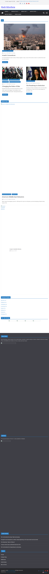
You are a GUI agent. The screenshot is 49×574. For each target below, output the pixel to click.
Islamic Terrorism (5, 81)
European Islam (5, 79)
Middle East (24, 11)
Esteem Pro (3, 308)
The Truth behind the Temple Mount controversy (11, 547)
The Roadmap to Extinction (35, 85)
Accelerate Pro (4, 306)
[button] (8, 11)
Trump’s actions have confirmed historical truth (28, 1)
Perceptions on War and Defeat (15, 81)
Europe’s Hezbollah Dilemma (15, 249)
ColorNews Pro (4, 304)
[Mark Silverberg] (2, 12)
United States (33, 11)
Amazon (23, 438)
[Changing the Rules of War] (12, 73)
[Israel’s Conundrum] (24, 37)
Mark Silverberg (12, 52)
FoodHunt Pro (3, 302)
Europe (6, 11)
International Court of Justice (8, 50)
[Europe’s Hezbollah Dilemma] (5, 249)
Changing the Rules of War (11, 86)
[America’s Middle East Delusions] (24, 147)
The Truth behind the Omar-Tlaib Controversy (10, 537)
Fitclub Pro (3, 312)
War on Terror (8, 14)
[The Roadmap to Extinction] (36, 73)
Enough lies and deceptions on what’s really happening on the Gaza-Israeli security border (19, 539)
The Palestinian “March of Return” (8, 542)
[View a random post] (46, 12)
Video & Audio (18, 14)
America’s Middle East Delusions (13, 197)
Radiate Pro (3, 310)
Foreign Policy (14, 11)
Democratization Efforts (7, 194)
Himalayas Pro (4, 314)
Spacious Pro (3, 300)
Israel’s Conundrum (8, 55)
